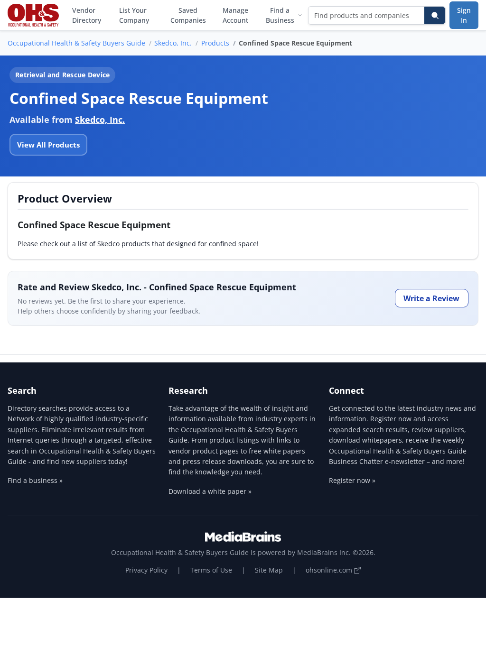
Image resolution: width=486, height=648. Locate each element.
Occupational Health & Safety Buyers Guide (76, 42)
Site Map (269, 569)
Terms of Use (211, 569)
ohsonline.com (330, 569)
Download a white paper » (210, 491)
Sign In (464, 15)
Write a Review (431, 298)
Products (215, 42)
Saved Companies (188, 15)
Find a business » (35, 480)
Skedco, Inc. (173, 42)
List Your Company (134, 15)
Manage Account (235, 15)
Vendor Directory (86, 15)
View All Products (48, 144)
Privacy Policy (146, 569)
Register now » (352, 480)
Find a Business (280, 15)
